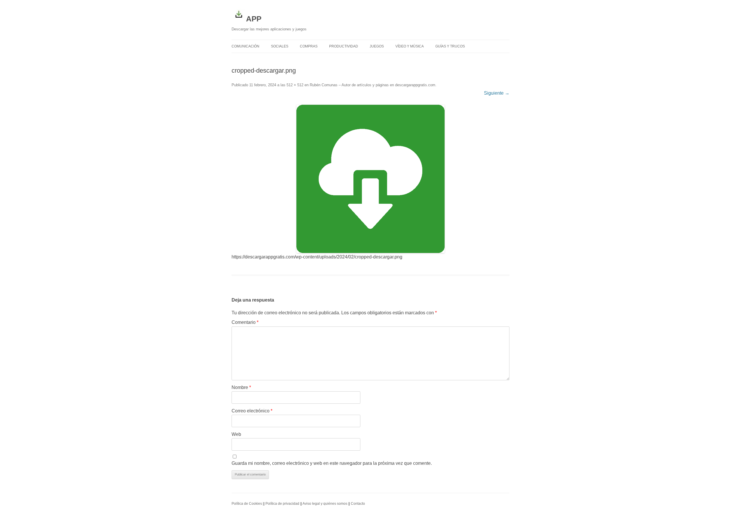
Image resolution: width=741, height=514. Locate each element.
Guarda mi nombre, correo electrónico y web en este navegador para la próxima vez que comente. (332, 463)
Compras (309, 46)
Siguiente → (496, 93)
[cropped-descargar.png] (370, 179)
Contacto (358, 504)
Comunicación (245, 46)
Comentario (245, 322)
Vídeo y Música (409, 46)
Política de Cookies (247, 504)
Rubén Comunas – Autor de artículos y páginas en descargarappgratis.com (372, 85)
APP (253, 18)
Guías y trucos (450, 46)
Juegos (377, 46)
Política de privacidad (282, 504)
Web (236, 434)
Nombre (241, 387)
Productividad (343, 46)
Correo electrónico (252, 410)
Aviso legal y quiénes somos (324, 504)
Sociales (279, 46)
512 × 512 (295, 85)
